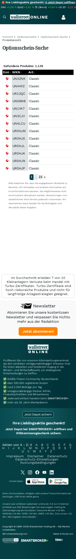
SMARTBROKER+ (58, 398)
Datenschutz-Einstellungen (36, 459)
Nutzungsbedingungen (38, 462)
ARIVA (29, 496)
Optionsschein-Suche (54, 36)
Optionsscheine (27, 36)
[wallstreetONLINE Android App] (58, 483)
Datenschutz (57, 456)
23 (40, 177)
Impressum (15, 456)
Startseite (7, 37)
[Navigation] (4, 17)
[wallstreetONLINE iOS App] (36, 483)
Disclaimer (35, 456)
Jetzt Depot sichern (38, 414)
